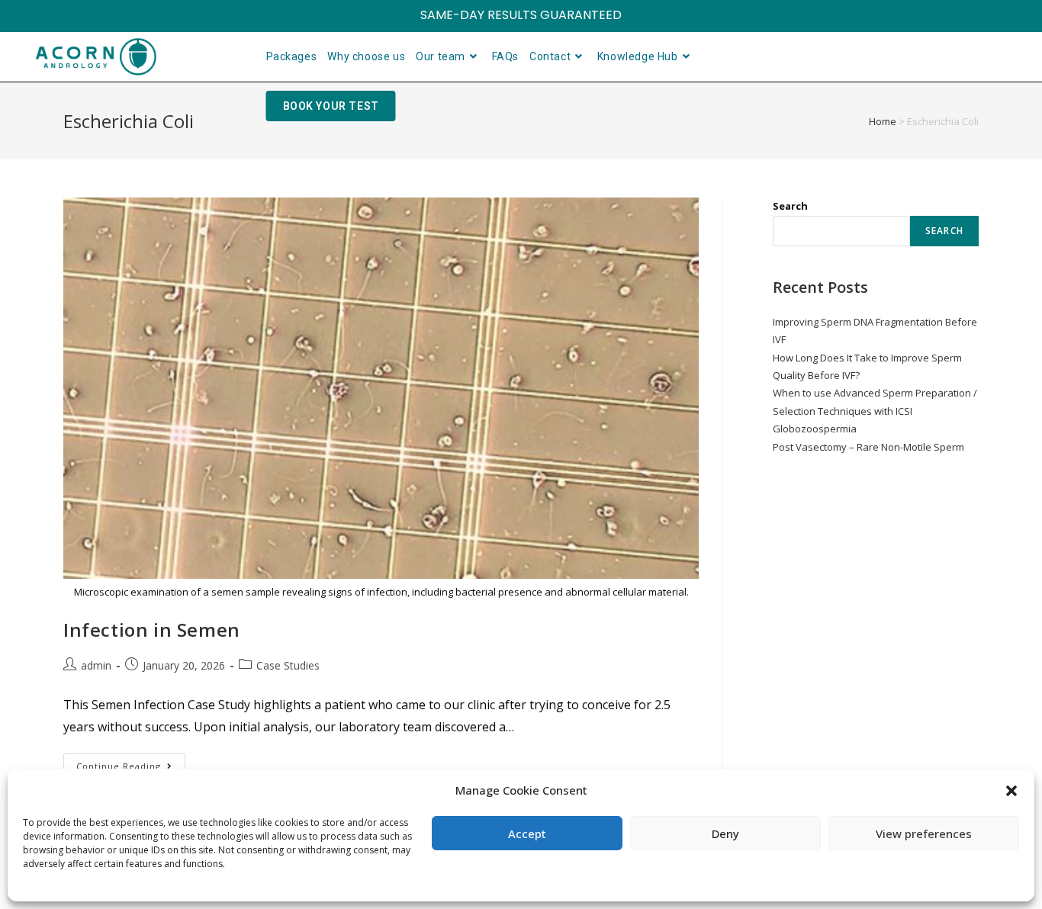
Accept (527, 833)
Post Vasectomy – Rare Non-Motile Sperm (868, 447)
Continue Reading (130, 762)
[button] (1011, 790)
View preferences (924, 833)
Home (882, 121)
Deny (725, 833)
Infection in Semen (151, 629)
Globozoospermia (815, 428)
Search (790, 206)
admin (96, 665)
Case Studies (288, 665)
